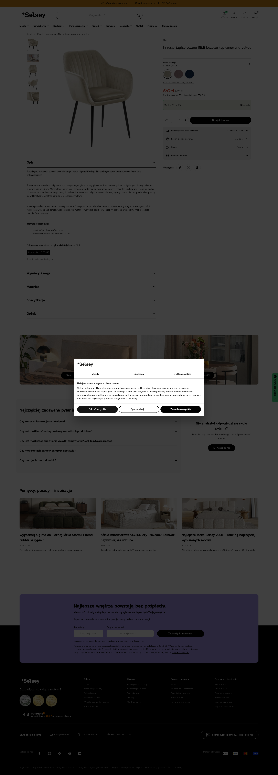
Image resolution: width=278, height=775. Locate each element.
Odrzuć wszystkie (97, 409)
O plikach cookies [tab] (182, 373)
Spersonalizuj (137, 409)
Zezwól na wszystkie (180, 409)
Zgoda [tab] (95, 373)
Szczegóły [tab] (139, 373)
